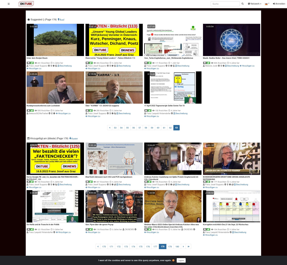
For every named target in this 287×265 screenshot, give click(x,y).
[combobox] (267, 4)
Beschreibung (65, 65)
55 (127, 127)
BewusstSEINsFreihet (39, 113)
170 (104, 246)
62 (170, 127)
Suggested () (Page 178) (43, 19)
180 (177, 246)
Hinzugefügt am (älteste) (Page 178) (49, 138)
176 (148, 246)
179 (170, 246)
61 (164, 127)
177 (155, 246)
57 (140, 127)
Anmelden (280, 3)
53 (115, 127)
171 (111, 246)
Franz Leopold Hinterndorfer (158, 113)
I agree (181, 260)
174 (133, 246)
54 (121, 127)
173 (126, 246)
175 (140, 246)
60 (158, 127)
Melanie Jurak (211, 65)
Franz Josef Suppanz (38, 65)
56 (133, 127)
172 (118, 246)
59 (152, 127)
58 (146, 127)
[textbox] (267, 4)
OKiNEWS (130, 229)
